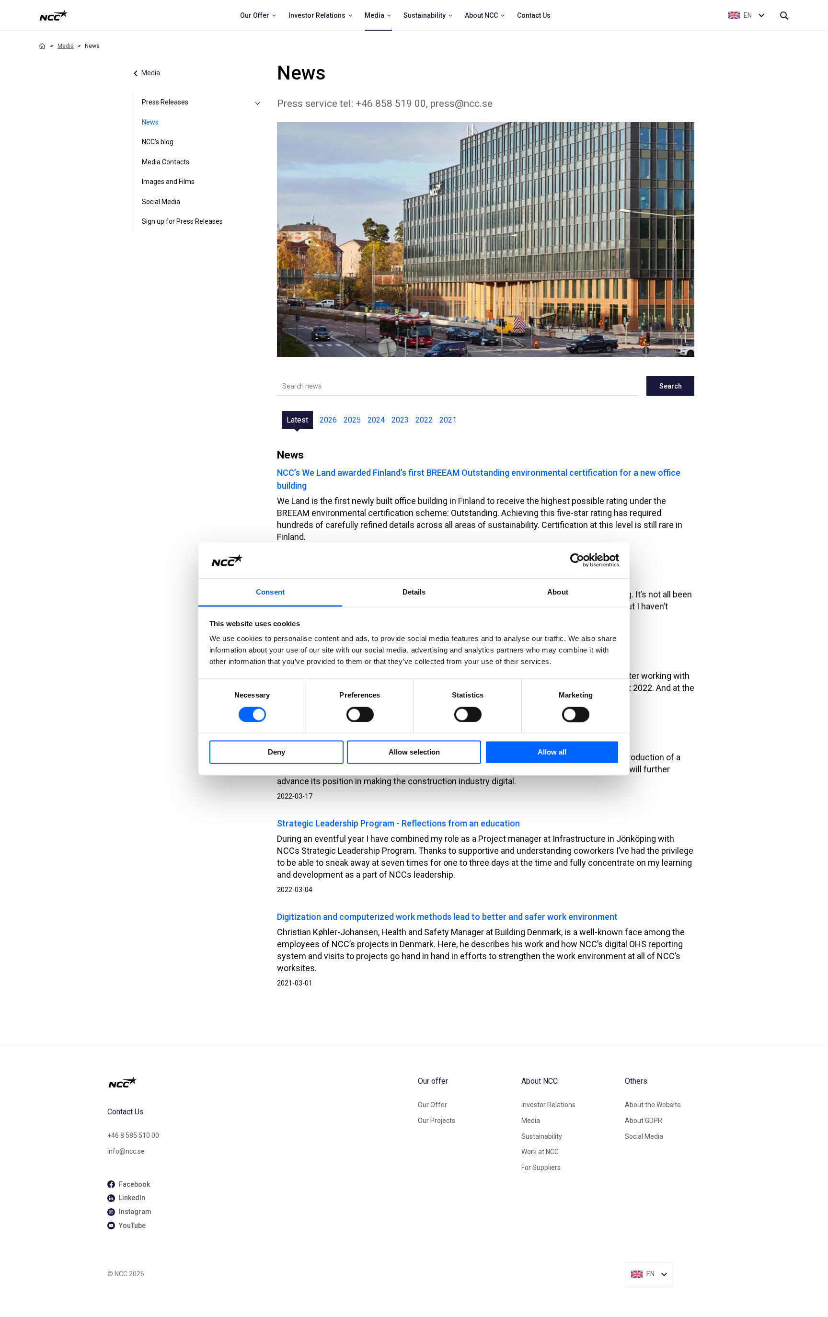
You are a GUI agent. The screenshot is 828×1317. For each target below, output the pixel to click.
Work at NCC (540, 1152)
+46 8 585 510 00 (133, 1135)
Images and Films (168, 181)
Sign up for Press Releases (182, 221)
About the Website (653, 1105)
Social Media (161, 202)
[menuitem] (258, 15)
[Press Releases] (257, 102)
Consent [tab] (270, 592)
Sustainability (541, 1136)
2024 (376, 419)
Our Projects (436, 1120)
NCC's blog (157, 142)
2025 (352, 419)
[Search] (784, 15)
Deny (276, 752)
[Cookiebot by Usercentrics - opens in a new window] (577, 560)
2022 (424, 419)
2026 (328, 419)
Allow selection (414, 752)
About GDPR (643, 1120)
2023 (400, 419)
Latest (297, 419)
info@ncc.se (126, 1151)
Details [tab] (414, 592)
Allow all (552, 752)
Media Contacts (165, 162)
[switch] (360, 714)
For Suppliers (541, 1167)
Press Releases (165, 102)
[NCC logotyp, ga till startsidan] (53, 15)
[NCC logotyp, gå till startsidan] (258, 1082)
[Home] (42, 46)
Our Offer (432, 1105)
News (150, 122)
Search (670, 386)
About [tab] (557, 592)
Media (66, 46)
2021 (448, 419)
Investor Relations (548, 1105)
